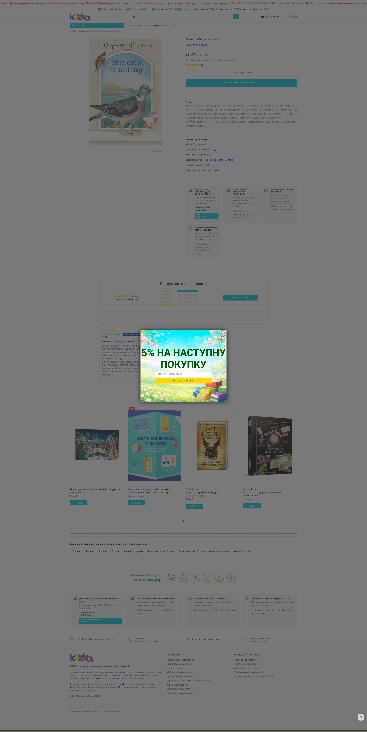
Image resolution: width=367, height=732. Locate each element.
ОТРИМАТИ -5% (183, 380)
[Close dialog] (222, 334)
